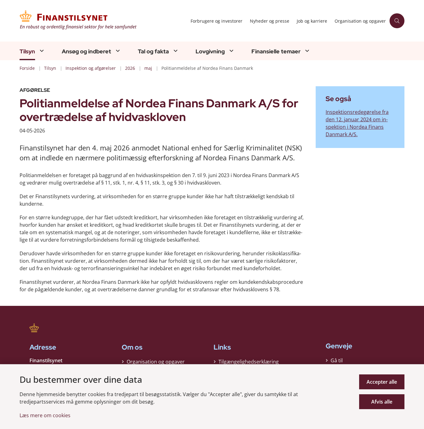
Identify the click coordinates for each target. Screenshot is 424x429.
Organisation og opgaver (156, 361)
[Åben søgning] (397, 20)
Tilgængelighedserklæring (249, 361)
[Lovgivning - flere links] (231, 50)
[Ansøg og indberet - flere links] (117, 50)
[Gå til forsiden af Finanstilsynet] (103, 21)
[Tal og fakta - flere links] (175, 50)
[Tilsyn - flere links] (41, 50)
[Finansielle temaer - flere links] (306, 50)
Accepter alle (382, 381)
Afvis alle (381, 401)
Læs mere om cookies (45, 415)
